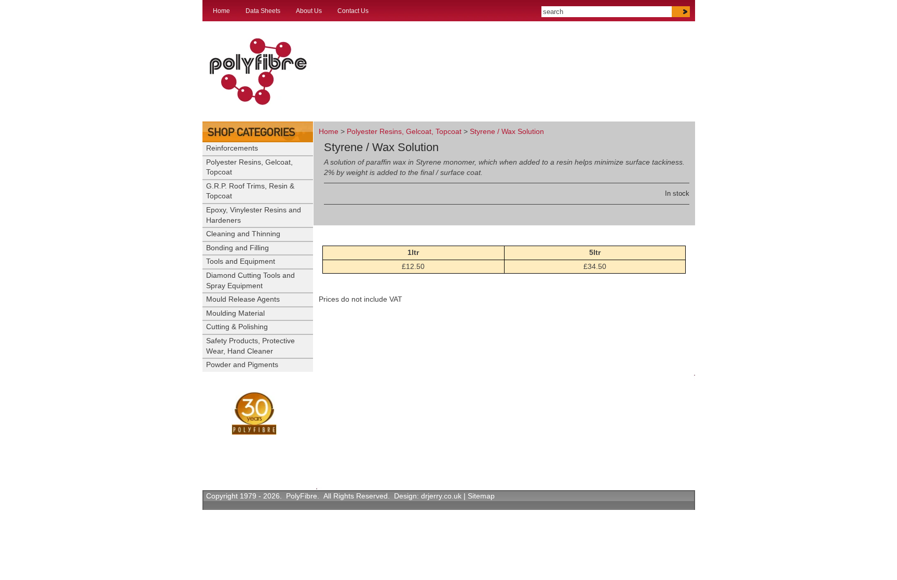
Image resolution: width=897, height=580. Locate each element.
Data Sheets (263, 11)
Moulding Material (235, 313)
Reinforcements (232, 148)
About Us (309, 11)
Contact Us (353, 11)
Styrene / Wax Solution (507, 131)
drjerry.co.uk (441, 496)
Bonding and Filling (237, 248)
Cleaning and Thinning (243, 234)
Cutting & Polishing (237, 326)
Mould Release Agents (243, 299)
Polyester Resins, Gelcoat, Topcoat (404, 131)
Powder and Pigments (242, 364)
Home (221, 11)
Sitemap (481, 496)
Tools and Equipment (240, 261)
